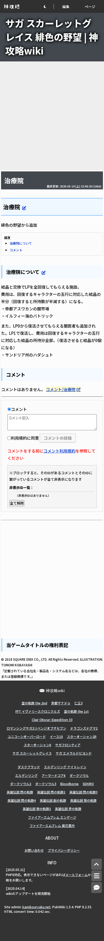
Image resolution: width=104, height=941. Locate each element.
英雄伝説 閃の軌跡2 (51, 792)
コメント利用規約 (59, 451)
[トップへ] (96, 864)
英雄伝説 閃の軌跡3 (83, 792)
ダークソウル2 (20, 783)
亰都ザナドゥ (60, 703)
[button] (48, 6)
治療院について (21, 243)
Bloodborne (69, 783)
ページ (90, 6)
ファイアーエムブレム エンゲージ (52, 817)
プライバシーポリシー (64, 850)
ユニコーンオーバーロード (27, 736)
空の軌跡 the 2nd (34, 703)
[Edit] (24, 207)
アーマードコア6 (54, 775)
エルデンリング (26, 775)
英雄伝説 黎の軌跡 (83, 800)
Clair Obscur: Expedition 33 (52, 719)
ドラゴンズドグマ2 (84, 728)
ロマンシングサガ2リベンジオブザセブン (36, 728)
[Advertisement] (52, 116)
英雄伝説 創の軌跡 (53, 800)
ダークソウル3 (45, 783)
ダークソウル (79, 775)
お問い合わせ (34, 850)
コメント (16, 250)
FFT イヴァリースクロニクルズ (37, 711)
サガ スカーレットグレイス (32, 753)
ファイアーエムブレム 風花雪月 (52, 825)
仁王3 (78, 703)
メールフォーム (76, 874)
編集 (65, 6)
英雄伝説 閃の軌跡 (20, 792)
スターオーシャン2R (82, 736)
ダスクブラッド (29, 766)
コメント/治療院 (60, 389)
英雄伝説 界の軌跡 (68, 808)
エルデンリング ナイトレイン (65, 766)
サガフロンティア (68, 744)
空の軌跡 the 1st (76, 711)
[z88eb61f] (39, 271)
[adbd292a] (20, 206)
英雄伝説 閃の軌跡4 (21, 800)
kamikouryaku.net (36, 907)
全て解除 (17, 503)
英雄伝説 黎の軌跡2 (37, 808)
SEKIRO (88, 783)
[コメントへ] (96, 887)
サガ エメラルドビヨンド (74, 753)
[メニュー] (96, 875)
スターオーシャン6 (37, 744)
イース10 (56, 736)
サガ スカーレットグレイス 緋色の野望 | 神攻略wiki (51, 36)
